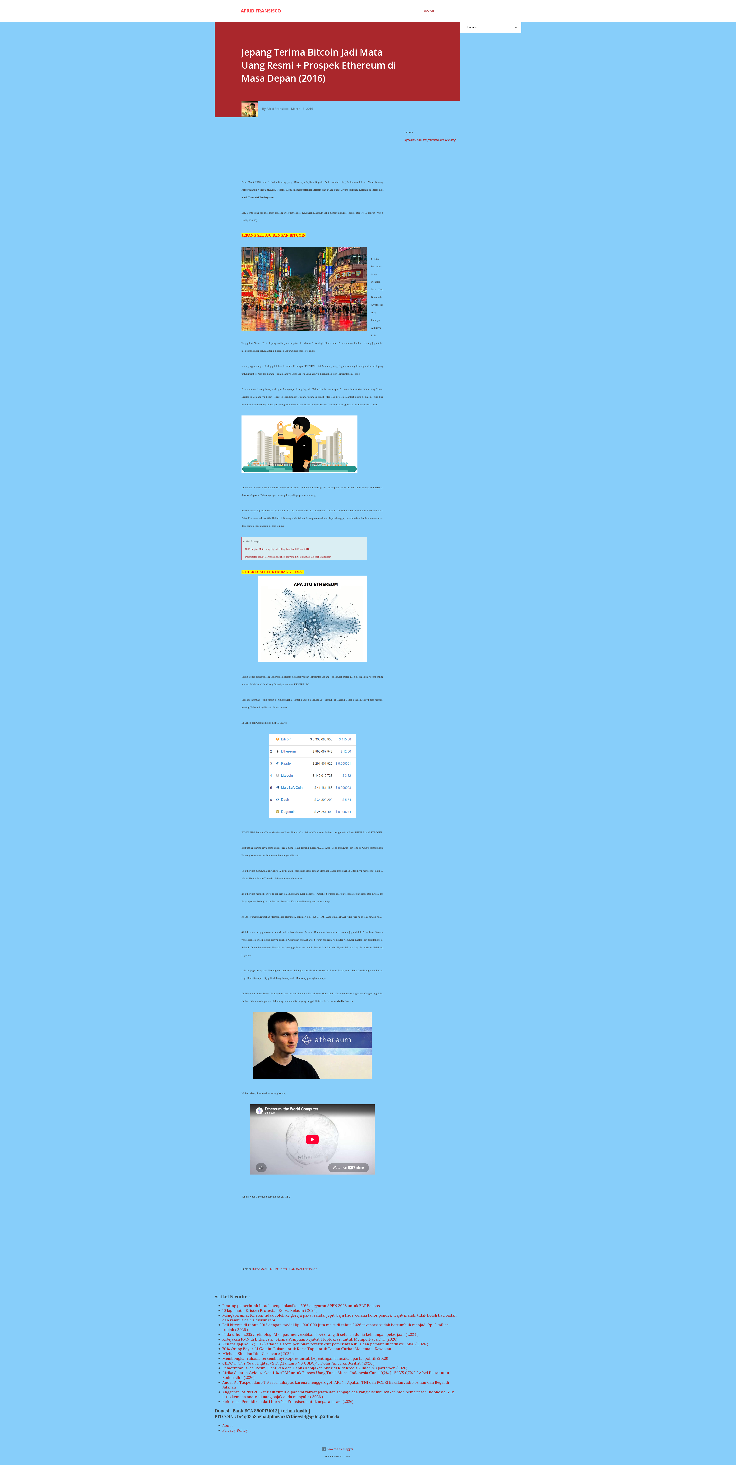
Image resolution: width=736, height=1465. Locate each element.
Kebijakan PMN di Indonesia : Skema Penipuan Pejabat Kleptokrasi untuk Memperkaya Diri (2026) (309, 1339)
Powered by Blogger (339, 1449)
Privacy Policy (235, 1430)
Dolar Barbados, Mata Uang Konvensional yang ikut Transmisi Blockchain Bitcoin (288, 556)
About (227, 1425)
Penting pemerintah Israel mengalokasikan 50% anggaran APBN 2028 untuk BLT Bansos (301, 1305)
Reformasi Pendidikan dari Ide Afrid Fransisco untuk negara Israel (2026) (287, 1401)
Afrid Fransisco (261, 10)
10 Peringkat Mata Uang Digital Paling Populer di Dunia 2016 (277, 549)
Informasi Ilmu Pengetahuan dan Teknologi (430, 140)
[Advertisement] (313, 148)
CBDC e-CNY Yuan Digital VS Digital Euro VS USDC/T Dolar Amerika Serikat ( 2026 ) (298, 1363)
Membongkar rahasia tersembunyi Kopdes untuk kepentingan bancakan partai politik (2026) (305, 1358)
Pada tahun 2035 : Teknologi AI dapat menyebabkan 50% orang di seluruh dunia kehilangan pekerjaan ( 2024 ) (320, 1334)
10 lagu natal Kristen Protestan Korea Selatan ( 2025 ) (270, 1310)
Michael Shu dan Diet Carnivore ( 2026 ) (258, 1353)
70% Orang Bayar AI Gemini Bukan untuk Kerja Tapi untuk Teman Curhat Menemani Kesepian (306, 1348)
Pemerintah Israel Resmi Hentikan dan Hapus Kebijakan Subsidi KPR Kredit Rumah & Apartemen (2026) (314, 1367)
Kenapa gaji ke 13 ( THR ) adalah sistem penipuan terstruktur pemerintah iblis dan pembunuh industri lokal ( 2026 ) (325, 1344)
